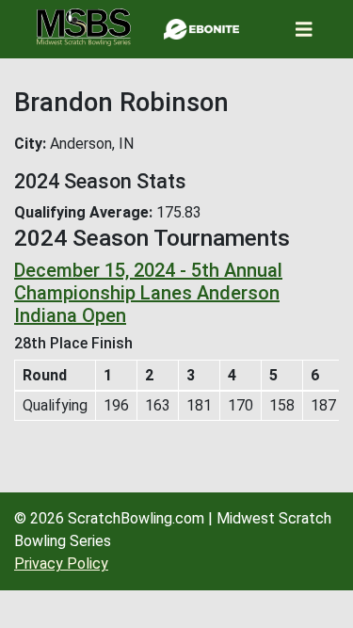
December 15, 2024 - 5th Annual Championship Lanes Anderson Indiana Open (148, 293)
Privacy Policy (61, 563)
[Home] (84, 27)
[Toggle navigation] (304, 29)
